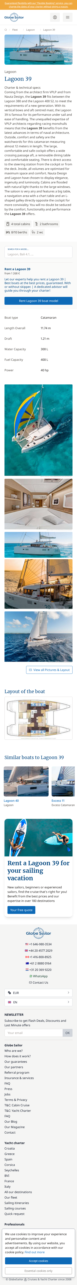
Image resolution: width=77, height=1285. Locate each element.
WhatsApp (40, 976)
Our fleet (10, 1197)
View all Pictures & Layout (51, 670)
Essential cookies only (38, 1271)
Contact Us (40, 982)
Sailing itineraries (16, 1203)
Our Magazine (14, 1127)
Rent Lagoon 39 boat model (38, 301)
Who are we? (13, 1051)
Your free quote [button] (21, 910)
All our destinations (18, 1192)
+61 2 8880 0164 (40, 963)
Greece (9, 1154)
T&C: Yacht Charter (17, 1111)
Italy (7, 1186)
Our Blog (10, 1121)
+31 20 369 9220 (40, 970)
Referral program (16, 1072)
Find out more (35, 1252)
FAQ (7, 1083)
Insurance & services (19, 1078)
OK (67, 1033)
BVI (6, 1176)
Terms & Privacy (15, 1100)
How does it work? (17, 1056)
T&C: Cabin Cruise (17, 1105)
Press (8, 1089)
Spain (8, 1159)
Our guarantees (15, 1062)
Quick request (14, 1214)
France (9, 1181)
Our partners (13, 1067)
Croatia (9, 1148)
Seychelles (11, 1170)
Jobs (7, 1094)
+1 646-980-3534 (40, 944)
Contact (10, 1132)
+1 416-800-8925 (40, 957)
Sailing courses (15, 1208)
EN (15, 1002)
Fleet (15, 29)
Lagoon (30, 29)
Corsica (9, 1165)
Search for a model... (18, 249)
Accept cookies (38, 1261)
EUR (16, 993)
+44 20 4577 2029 (40, 950)
